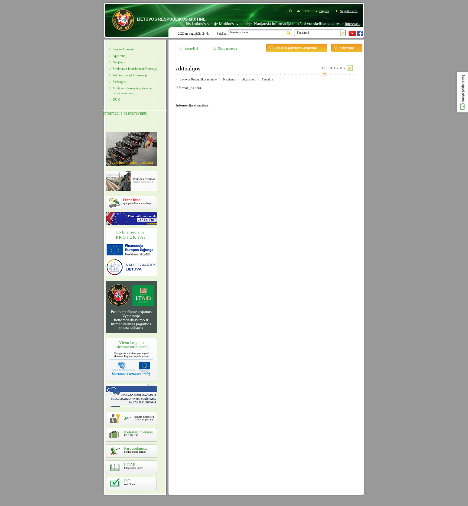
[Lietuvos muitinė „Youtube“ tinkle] (352, 35)
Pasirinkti (303, 32)
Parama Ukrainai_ (124, 49)
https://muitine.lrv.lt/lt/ (352, 23)
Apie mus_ (120, 56)
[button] (462, 92)
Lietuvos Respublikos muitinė (198, 79)
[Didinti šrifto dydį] (350, 68)
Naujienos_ (120, 62)
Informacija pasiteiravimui (125, 113)
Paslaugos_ (120, 82)
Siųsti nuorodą (227, 48)
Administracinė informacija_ (131, 75)
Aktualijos (248, 79)
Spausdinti (191, 48)
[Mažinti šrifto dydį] (324, 73)
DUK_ (117, 100)
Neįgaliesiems (349, 11)
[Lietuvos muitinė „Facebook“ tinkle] (360, 35)
